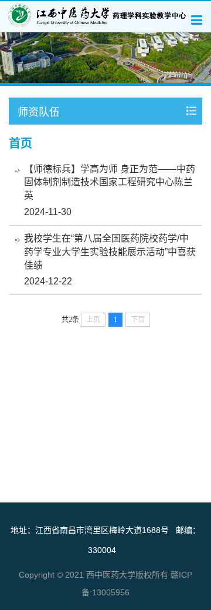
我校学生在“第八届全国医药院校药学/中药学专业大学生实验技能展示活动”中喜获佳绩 (110, 251)
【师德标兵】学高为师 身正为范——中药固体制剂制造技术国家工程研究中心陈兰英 (109, 182)
